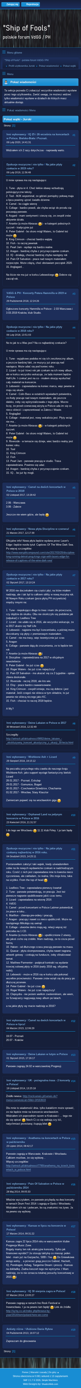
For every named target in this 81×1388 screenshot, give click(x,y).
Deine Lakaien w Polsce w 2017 (47, 722)
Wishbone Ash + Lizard (42, 756)
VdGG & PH (13, 293)
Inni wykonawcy (16, 134)
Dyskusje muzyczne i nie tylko (24, 164)
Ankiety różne (14, 1329)
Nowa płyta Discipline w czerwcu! (48, 528)
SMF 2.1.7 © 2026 (31, 1380)
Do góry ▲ (54, 1372)
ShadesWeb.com (50, 1384)
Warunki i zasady (38, 1372)
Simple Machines (50, 1380)
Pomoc (25, 1372)
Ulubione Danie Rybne (39, 1329)
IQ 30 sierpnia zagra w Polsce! (46, 1291)
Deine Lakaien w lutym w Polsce (48, 1054)
